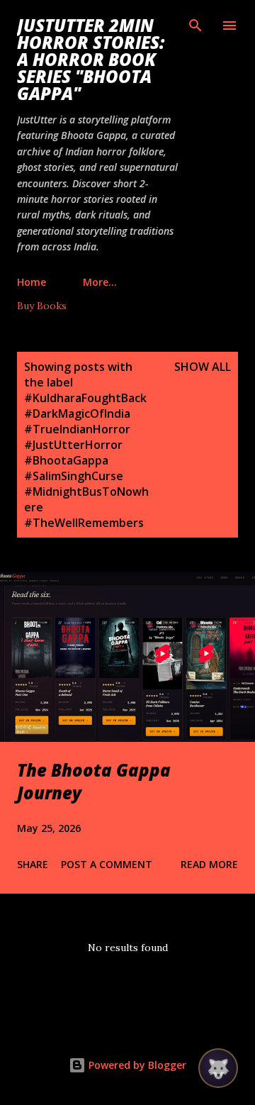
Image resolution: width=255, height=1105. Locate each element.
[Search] (195, 25)
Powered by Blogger (136, 1065)
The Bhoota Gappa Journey (94, 781)
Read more (209, 864)
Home (31, 282)
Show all (202, 366)
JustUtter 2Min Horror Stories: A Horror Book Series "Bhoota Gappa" (90, 59)
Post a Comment (106, 864)
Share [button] (32, 864)
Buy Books (42, 305)
